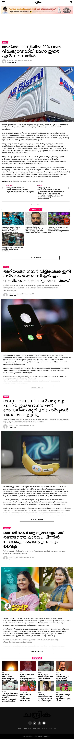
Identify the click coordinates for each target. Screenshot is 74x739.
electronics (27, 181)
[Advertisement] (37, 27)
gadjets (35, 181)
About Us (44, 728)
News (50, 728)
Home (19, 728)
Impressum (36, 728)
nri (55, 728)
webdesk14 (12, 62)
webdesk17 (13, 295)
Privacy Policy (27, 728)
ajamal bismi (17, 181)
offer (41, 181)
